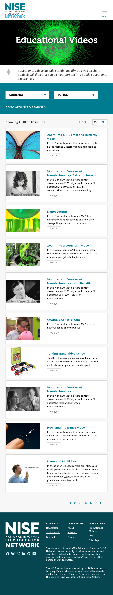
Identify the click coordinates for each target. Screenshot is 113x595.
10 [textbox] (95, 122)
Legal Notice (92, 576)
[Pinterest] (29, 554)
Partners (72, 532)
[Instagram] (18, 554)
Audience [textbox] (16, 95)
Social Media (53, 532)
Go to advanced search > (26, 107)
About (71, 527)
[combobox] (27, 95)
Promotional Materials (96, 529)
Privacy (64, 576)
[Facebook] (8, 554)
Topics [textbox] (62, 95)
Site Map (94, 540)
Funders (72, 537)
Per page (84, 122)
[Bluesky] (13, 554)
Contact (50, 537)
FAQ (91, 535)
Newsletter (52, 527)
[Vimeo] (34, 554)
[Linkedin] (23, 554)
